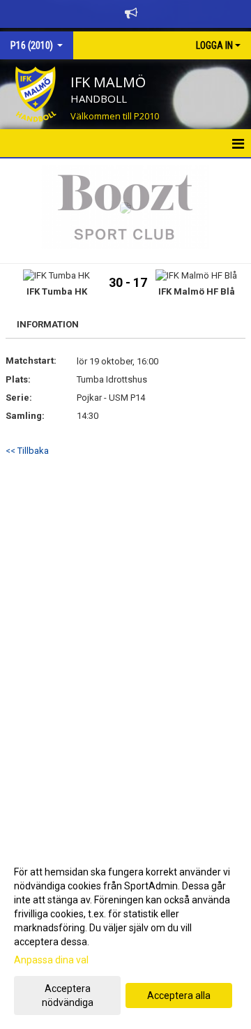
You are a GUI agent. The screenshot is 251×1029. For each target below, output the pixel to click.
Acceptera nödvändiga (67, 995)
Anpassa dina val (51, 959)
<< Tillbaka (27, 450)
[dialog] (125, 936)
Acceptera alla (179, 995)
